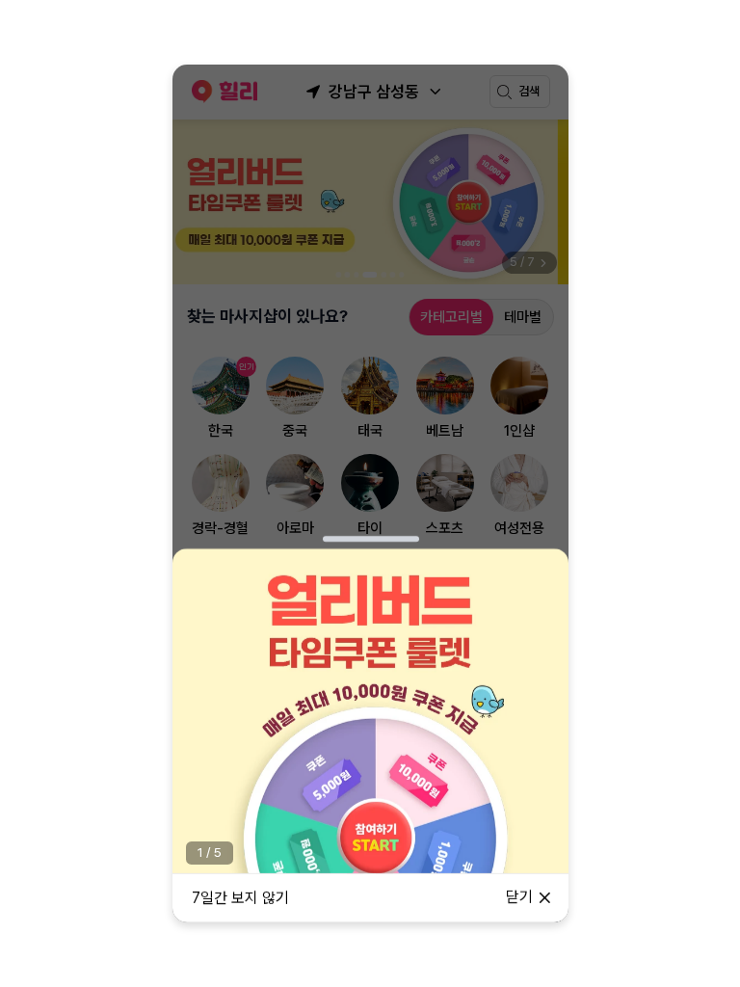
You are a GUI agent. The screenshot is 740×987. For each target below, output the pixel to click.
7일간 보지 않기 (240, 898)
